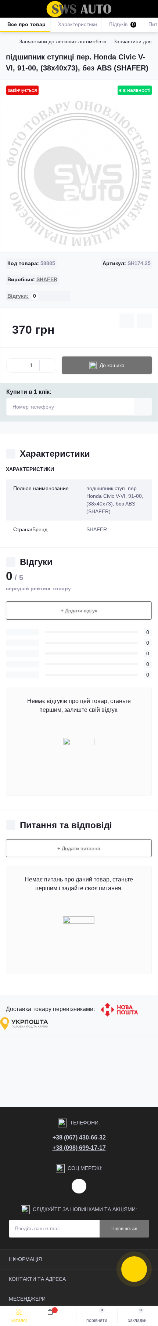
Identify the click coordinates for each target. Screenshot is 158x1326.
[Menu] (9, 8)
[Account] (150, 8)
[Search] (22, 8)
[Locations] (136, 8)
